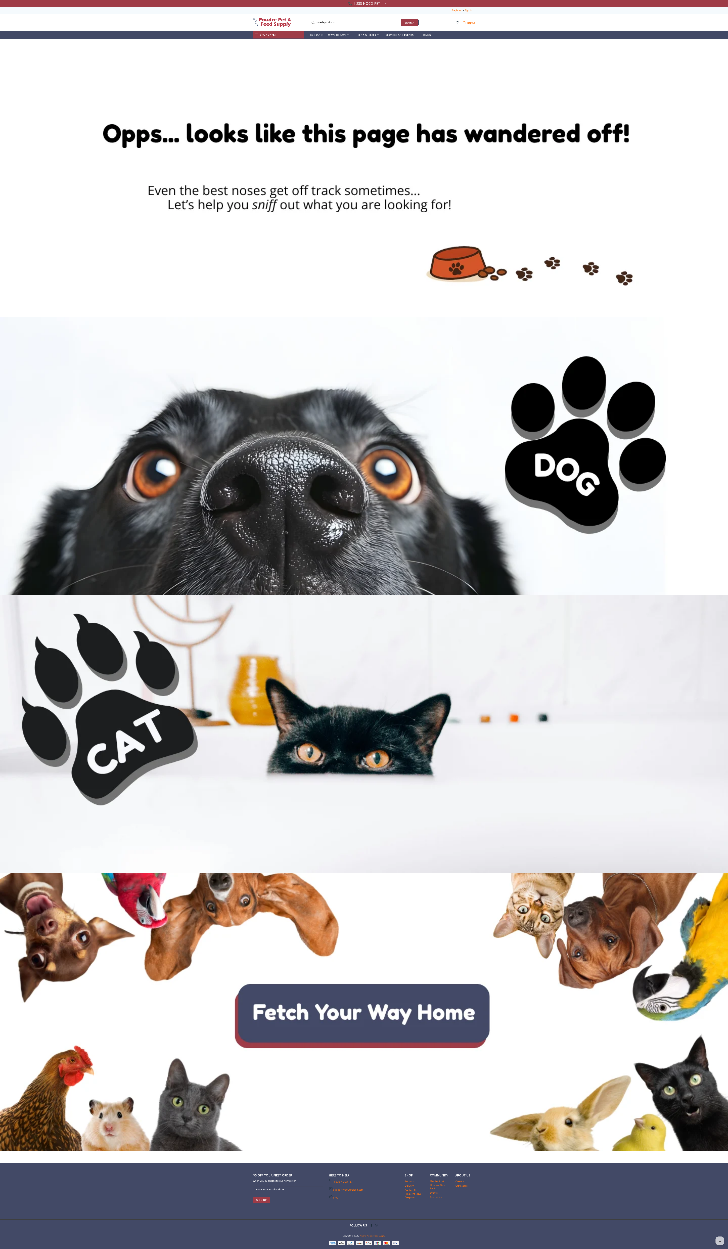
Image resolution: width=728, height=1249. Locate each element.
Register (456, 10)
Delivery (409, 1185)
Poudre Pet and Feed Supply (272, 22)
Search (410, 22)
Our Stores (461, 1185)
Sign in (468, 10)
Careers (459, 1181)
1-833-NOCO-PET (343, 1181)
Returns (409, 1181)
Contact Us (411, 1190)
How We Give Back (437, 1187)
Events (434, 1192)
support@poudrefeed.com (348, 1189)
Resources (436, 1197)
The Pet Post (437, 1181)
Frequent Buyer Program (413, 1195)
